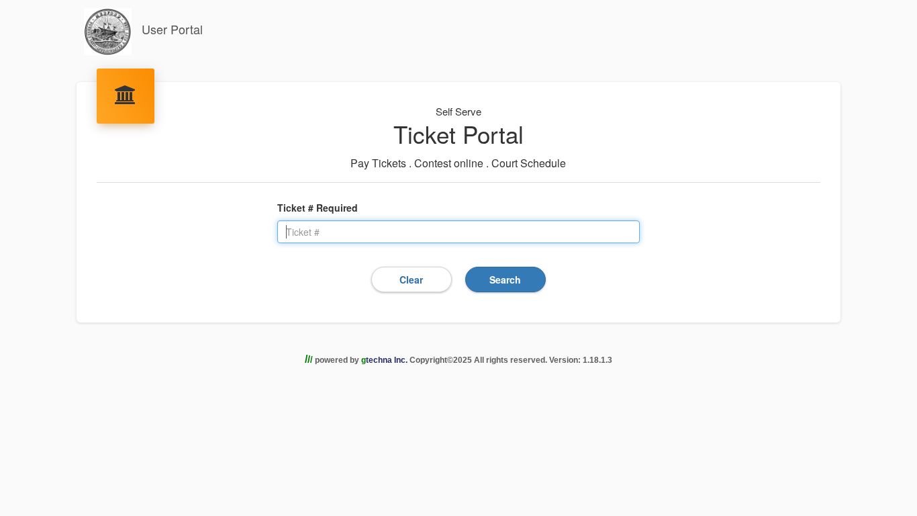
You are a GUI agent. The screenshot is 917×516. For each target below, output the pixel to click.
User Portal (170, 29)
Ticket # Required (317, 207)
